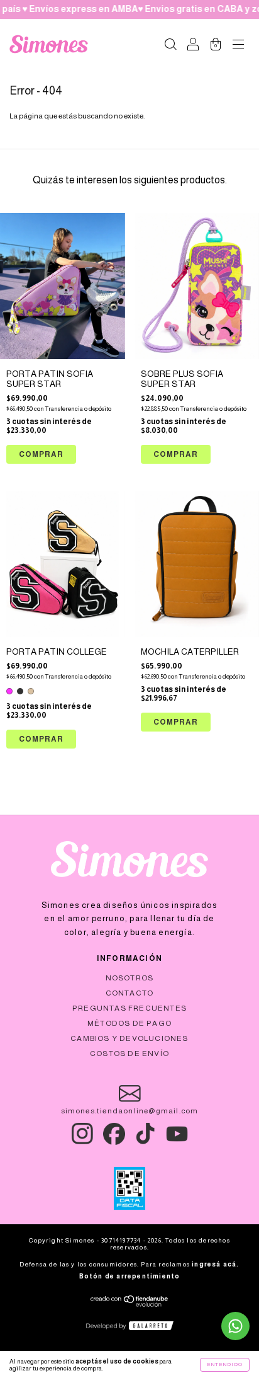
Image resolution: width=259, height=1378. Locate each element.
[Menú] (238, 46)
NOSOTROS (130, 977)
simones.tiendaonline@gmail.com (130, 1110)
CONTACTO (130, 993)
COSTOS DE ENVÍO (129, 1053)
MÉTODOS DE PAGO (129, 1023)
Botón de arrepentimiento (129, 1276)
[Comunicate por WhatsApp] (235, 1326)
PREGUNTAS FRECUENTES (129, 1008)
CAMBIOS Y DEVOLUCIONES (129, 1038)
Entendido (225, 1364)
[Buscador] (170, 46)
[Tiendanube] (130, 1304)
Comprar (41, 739)
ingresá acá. (215, 1264)
